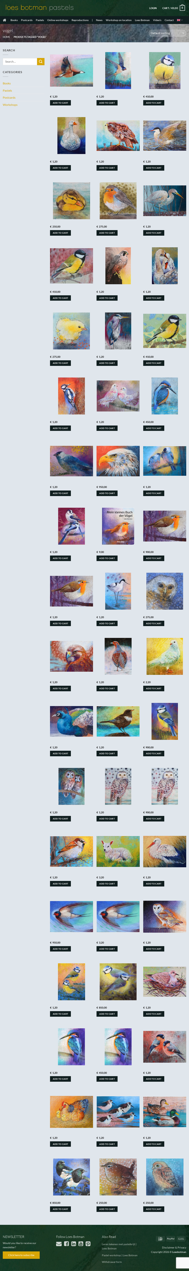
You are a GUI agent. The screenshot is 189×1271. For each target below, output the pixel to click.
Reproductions (80, 20)
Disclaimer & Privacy (174, 1247)
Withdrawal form (112, 1261)
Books (14, 20)
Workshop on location (119, 20)
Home (6, 36)
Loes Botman (142, 20)
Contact (169, 20)
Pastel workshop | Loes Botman (120, 1255)
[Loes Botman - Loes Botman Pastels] (40, 8)
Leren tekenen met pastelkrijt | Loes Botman (119, 1246)
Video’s (157, 20)
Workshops (10, 104)
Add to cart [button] (60, 103)
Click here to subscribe (21, 1255)
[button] (153, 8)
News (99, 20)
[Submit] (40, 61)
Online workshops (57, 20)
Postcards (26, 20)
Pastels (40, 20)
